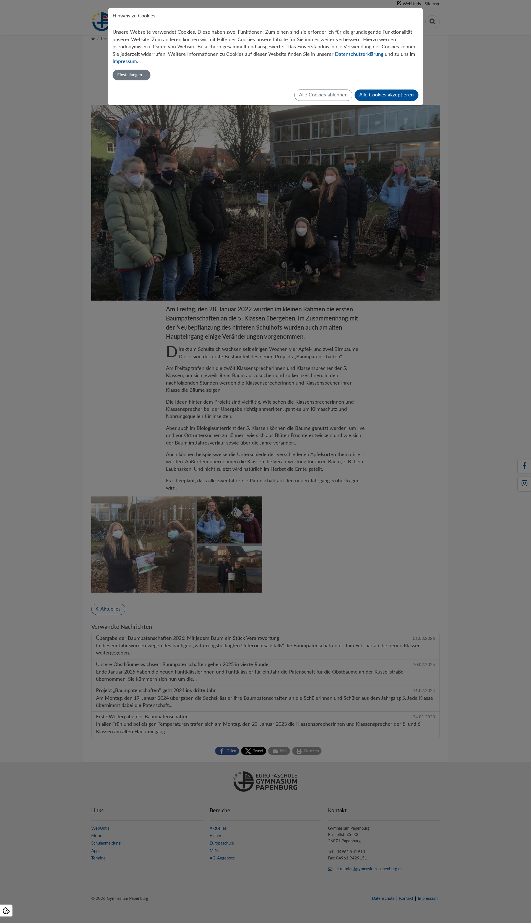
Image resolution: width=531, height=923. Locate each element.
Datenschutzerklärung (359, 54)
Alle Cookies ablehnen (323, 95)
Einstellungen (129, 75)
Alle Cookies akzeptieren (386, 95)
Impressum (125, 61)
